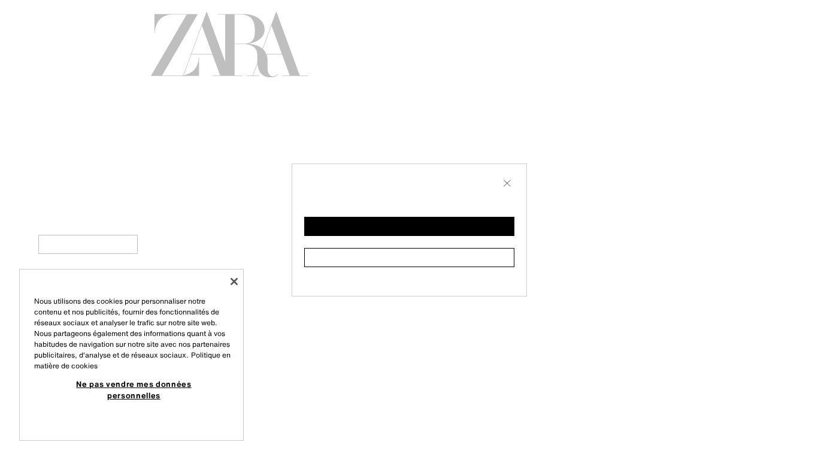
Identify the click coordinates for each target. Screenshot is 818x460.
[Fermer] (234, 281)
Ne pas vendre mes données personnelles (133, 389)
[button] (409, 226)
